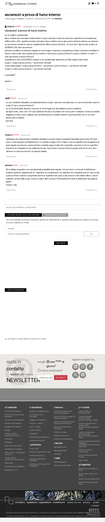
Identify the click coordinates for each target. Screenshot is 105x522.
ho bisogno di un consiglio (36, 415)
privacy (86, 502)
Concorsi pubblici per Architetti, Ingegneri (63, 412)
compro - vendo (36, 423)
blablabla (33, 434)
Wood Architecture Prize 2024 (88, 483)
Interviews (9, 463)
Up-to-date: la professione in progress (14, 459)
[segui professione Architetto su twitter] (75, 375)
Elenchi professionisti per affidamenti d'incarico (64, 423)
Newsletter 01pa (60, 450)
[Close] (1, 521)
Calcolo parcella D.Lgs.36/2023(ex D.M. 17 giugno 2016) (88, 418)
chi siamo (20, 502)
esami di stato (35, 430)
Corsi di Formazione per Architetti (14, 415)
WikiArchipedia (60, 462)
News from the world (13, 445)
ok (91, 233)
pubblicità (32, 502)
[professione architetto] (24, 4)
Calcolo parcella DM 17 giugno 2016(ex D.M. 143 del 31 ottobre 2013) (89, 426)
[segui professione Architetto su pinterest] (82, 375)
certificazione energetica (39, 437)
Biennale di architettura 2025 (88, 469)
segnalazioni (45, 502)
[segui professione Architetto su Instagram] (82, 367)
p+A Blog (8, 439)
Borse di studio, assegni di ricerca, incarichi (64, 417)
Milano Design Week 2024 (89, 479)
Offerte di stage (60, 432)
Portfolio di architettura (63, 439)
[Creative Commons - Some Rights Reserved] (52, 510)
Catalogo (8, 442)
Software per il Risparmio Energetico (39, 465)
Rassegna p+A (11, 470)
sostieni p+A (59, 502)
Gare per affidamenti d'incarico (62, 428)
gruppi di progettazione (39, 411)
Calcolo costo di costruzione (85, 451)
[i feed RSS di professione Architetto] (75, 367)
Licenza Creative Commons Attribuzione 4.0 (88, 514)
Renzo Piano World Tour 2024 (88, 475)
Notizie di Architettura (13, 423)
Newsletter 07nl (60, 447)
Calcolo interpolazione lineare (88, 456)
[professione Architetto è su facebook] (90, 367)
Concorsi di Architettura (14, 420)
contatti (95, 505)
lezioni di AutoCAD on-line (40, 452)
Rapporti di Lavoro (61, 435)
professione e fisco (37, 440)
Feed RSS (58, 454)
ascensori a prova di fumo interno (26, 30)
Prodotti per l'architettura (15, 466)
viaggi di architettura (37, 420)
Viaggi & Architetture (13, 427)
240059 (43, 27)
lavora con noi (74, 502)
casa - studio (34, 427)
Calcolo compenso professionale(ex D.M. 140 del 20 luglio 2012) (88, 435)
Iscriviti (61, 377)
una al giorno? (55, 363)
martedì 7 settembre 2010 (38, 18)
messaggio (10, 18)
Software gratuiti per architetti (37, 460)
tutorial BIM (83, 460)
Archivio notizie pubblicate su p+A (12, 435)
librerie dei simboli (36, 455)
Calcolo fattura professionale (85, 412)
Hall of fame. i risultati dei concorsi (15, 453)
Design (8, 430)
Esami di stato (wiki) (62, 465)
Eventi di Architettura (13, 411)
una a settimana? (52, 370)
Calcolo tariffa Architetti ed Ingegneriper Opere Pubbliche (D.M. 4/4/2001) (89, 444)
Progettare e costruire (13, 449)
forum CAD (33, 448)
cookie (96, 502)
